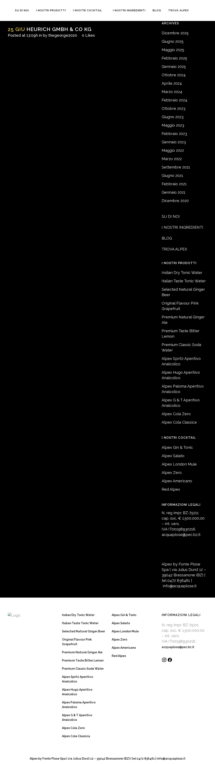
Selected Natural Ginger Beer (83, 631)
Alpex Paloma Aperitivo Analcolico (79, 705)
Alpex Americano (177, 481)
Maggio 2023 (173, 125)
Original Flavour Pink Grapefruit (77, 642)
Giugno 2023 (173, 117)
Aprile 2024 (172, 83)
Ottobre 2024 (174, 75)
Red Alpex (171, 489)
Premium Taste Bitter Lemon (83, 660)
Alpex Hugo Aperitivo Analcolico (77, 692)
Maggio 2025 (173, 50)
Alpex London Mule (179, 464)
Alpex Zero (172, 472)
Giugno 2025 (173, 41)
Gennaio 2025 (174, 66)
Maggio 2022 (173, 150)
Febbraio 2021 (174, 184)
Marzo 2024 (172, 92)
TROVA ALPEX (174, 249)
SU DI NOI (171, 216)
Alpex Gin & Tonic (177, 447)
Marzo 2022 (172, 159)
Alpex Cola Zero (176, 414)
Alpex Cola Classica (179, 422)
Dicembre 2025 (175, 33)
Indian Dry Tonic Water (182, 272)
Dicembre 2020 (175, 200)
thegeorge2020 (62, 35)
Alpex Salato (173, 456)
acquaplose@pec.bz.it (181, 534)
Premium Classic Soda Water (83, 668)
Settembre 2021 (176, 167)
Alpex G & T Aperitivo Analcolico (77, 717)
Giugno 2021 (172, 175)
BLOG (167, 238)
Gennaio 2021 (173, 192)
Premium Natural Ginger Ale (82, 652)
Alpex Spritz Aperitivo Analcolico (77, 679)
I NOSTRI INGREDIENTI (182, 227)
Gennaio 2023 (174, 142)
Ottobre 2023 (173, 108)
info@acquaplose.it (180, 586)
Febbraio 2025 (174, 58)
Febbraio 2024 (174, 100)
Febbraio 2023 (174, 133)
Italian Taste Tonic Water (184, 281)
